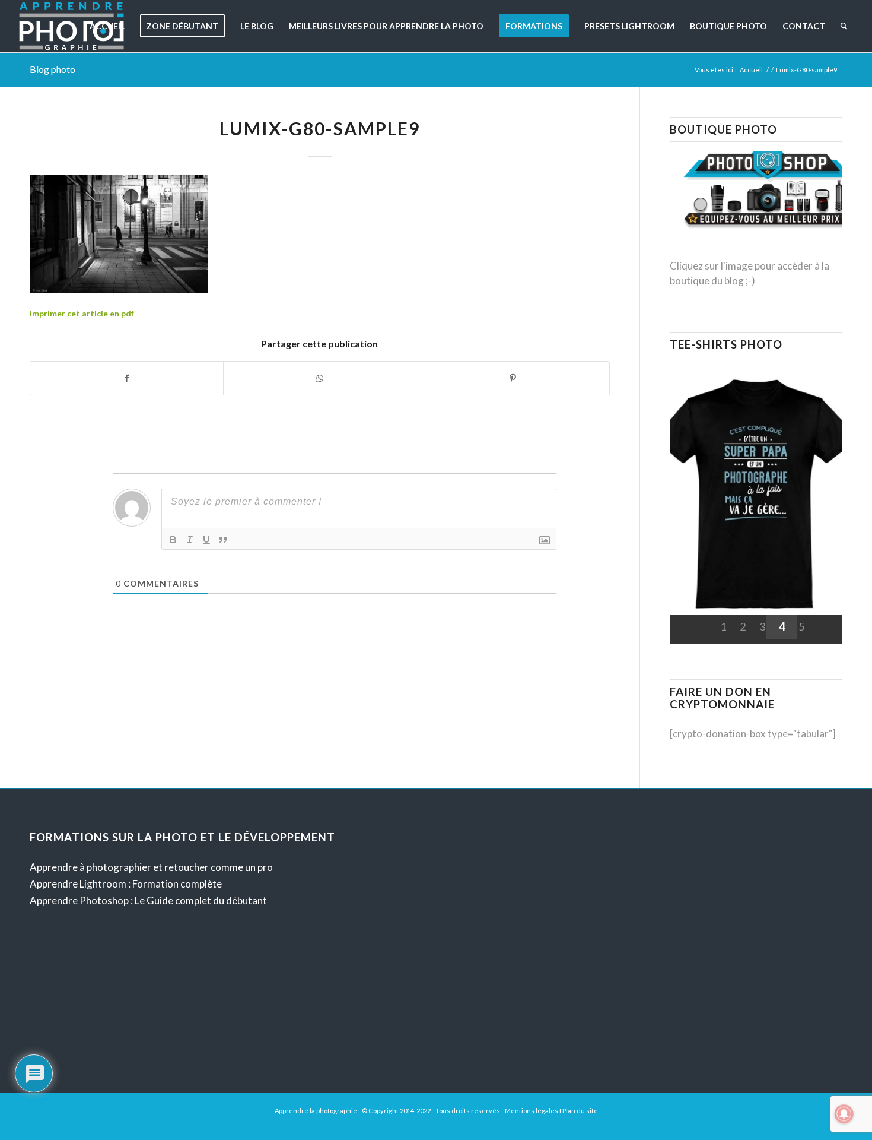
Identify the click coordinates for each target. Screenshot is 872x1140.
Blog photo (52, 69)
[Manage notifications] (844, 1113)
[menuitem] (107, 26)
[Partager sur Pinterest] (512, 378)
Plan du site (580, 1110)
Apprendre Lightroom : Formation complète (126, 884)
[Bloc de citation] (223, 540)
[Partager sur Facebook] (126, 378)
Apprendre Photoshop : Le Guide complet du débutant (148, 900)
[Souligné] (206, 540)
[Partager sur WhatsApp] (320, 378)
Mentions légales (531, 1110)
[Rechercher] (844, 26)
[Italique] (190, 540)
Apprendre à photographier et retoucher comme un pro (151, 867)
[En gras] (173, 540)
